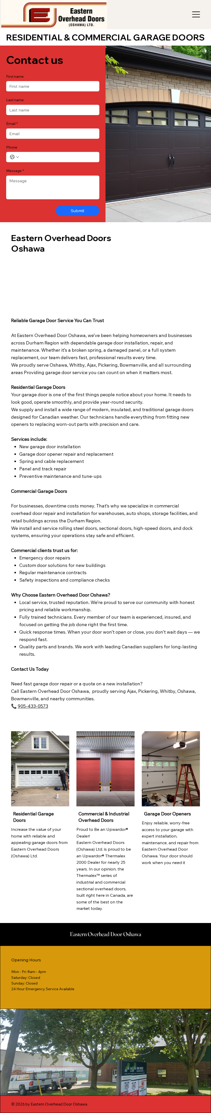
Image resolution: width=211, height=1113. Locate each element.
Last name (15, 100)
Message (15, 170)
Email (12, 123)
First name (15, 76)
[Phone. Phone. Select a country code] (14, 157)
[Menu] (196, 14)
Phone (11, 147)
